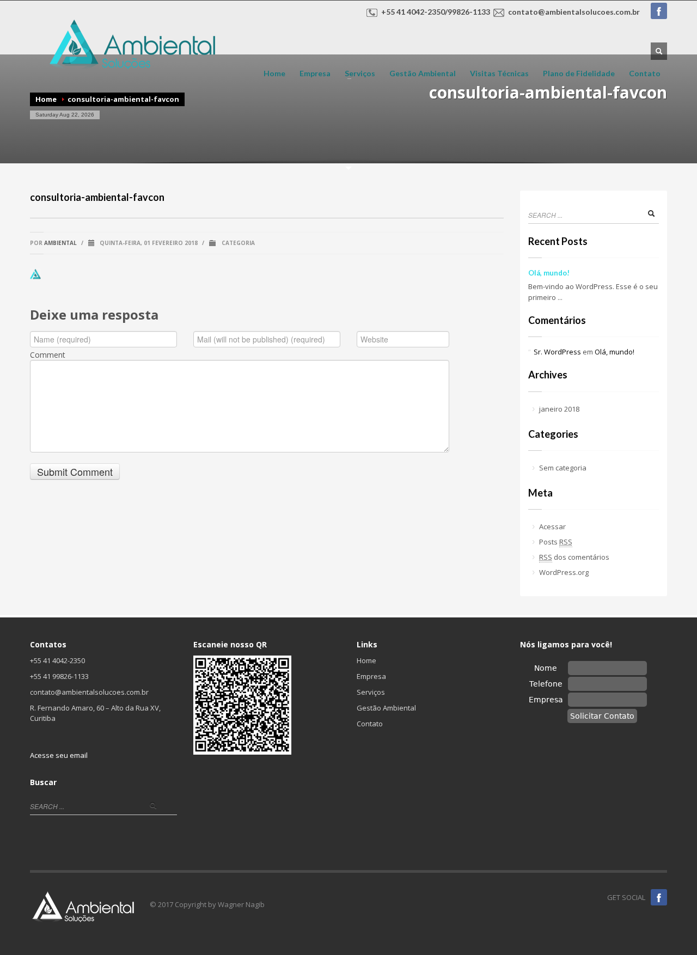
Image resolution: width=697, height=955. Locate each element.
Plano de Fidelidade (579, 73)
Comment (47, 355)
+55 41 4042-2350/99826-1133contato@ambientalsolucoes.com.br (510, 11)
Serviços (356, 73)
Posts (555, 542)
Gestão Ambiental (422, 73)
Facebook (659, 11)
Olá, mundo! (549, 272)
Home (274, 73)
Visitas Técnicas (499, 73)
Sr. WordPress (557, 352)
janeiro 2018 (559, 409)
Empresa (315, 73)
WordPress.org (564, 572)
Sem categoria (562, 468)
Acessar (552, 526)
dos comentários (574, 557)
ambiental (60, 243)
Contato (645, 73)
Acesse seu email (59, 755)
